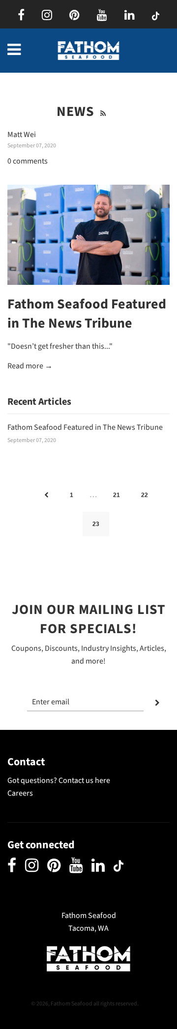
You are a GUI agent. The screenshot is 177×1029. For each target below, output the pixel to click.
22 (144, 495)
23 (95, 524)
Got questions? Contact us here (58, 780)
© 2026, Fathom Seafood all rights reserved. (85, 1004)
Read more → (30, 366)
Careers (20, 793)
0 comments (27, 161)
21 (116, 495)
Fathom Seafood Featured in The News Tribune (86, 313)
